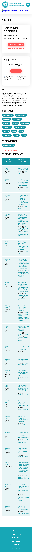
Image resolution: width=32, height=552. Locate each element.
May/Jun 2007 (7, 196)
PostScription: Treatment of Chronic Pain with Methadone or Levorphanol (23, 388)
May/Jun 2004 (7, 360)
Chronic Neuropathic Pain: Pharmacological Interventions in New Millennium (23, 182)
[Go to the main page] (13, 4)
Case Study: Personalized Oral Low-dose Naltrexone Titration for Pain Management (23, 488)
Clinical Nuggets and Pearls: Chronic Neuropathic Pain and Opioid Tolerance (23, 245)
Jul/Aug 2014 (7, 306)
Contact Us (16, 541)
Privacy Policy (16, 534)
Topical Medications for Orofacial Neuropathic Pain (23, 403)
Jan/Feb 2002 (7, 242)
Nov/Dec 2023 (8, 485)
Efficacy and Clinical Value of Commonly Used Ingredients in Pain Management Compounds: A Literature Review (23, 263)
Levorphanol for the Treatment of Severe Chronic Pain (23, 451)
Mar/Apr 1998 (7, 168)
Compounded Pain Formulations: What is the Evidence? (23, 308)
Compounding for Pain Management (23, 168)
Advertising (16, 544)
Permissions (16, 538)
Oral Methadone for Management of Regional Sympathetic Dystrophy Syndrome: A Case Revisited (23, 199)
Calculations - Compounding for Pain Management (23, 508)
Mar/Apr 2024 (7, 283)
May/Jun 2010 (7, 214)
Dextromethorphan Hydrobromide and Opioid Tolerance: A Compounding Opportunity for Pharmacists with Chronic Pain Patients (23, 468)
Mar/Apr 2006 (7, 385)
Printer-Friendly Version (10, 150)
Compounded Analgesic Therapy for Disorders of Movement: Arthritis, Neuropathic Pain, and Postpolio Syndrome (23, 219)
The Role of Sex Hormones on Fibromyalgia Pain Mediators (23, 419)
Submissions (16, 531)
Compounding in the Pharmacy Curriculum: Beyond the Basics (23, 435)
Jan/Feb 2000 (7, 180)
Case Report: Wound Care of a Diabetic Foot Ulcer (23, 373)
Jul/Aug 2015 (7, 260)
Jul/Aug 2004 (7, 371)
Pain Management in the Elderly (23, 360)
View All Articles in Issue (16, 48)
